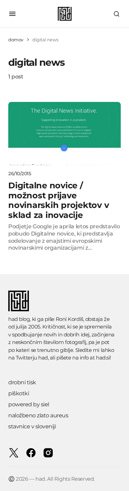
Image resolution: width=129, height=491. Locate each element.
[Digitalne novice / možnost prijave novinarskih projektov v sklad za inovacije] (64, 133)
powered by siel (28, 404)
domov (15, 39)
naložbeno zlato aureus (38, 415)
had (43, 357)
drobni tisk (22, 382)
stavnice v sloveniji (32, 426)
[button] (12, 14)
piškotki (18, 393)
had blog (19, 319)
